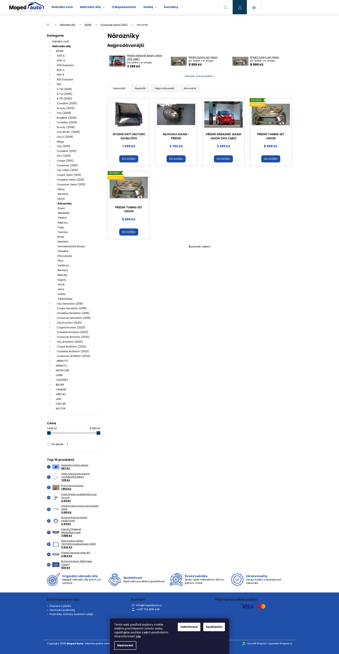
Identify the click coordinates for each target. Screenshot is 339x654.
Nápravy (63, 222)
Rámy (61, 189)
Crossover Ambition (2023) (73, 356)
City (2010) (63, 146)
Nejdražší (140, 88)
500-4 (61, 70)
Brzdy (61, 237)
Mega (60, 141)
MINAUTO (62, 361)
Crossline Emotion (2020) (72, 332)
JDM (58, 399)
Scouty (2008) (66, 127)
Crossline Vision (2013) (70, 179)
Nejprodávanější (164, 88)
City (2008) (64, 113)
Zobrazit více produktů (198, 76)
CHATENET (62, 380)
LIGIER (59, 375)
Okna (61, 289)
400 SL (61, 55)
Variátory (63, 265)
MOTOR (60, 408)
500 (59, 84)
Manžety (63, 241)
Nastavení (125, 645)
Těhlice (62, 218)
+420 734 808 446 (148, 609)
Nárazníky (65, 203)
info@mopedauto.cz (149, 605)
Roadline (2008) (67, 118)
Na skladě (60, 444)
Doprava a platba (60, 606)
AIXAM (59, 51)
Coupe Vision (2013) (69, 175)
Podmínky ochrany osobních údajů (71, 614)
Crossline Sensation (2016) (73, 313)
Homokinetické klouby (71, 246)
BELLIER (60, 384)
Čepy (61, 227)
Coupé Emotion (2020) (71, 327)
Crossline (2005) (67, 103)
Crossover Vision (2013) (71, 184)
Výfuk (61, 284)
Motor (61, 199)
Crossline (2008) (67, 122)
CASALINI (61, 389)
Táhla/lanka (65, 299)
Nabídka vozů (60, 41)
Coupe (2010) (65, 160)
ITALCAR (61, 403)
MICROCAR (62, 370)
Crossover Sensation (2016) (74, 318)
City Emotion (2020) (69, 323)
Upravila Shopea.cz (280, 643)
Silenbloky (64, 213)
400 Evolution (65, 65)
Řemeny (63, 270)
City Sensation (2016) (70, 303)
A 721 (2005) (64, 89)
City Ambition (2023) (70, 342)
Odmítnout (189, 627)
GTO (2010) (64, 156)
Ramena (63, 194)
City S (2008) (65, 137)
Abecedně (190, 88)
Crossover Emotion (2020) (73, 337)
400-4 (61, 60)
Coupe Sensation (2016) (72, 308)
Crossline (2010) (67, 151)
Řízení (61, 208)
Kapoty (62, 280)
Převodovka (65, 256)
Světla (61, 294)
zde (138, 636)
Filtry (60, 260)
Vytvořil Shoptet (257, 643)
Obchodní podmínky (62, 610)
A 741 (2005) (64, 94)
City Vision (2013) (67, 170)
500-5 (60, 75)
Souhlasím (214, 627)
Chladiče (63, 251)
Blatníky (62, 275)
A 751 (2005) (64, 98)
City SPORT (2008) (68, 132)
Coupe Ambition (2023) (71, 346)
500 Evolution (65, 79)
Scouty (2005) (66, 108)
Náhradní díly (61, 46)
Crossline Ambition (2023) (73, 351)
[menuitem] (62, 7)
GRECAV (61, 394)
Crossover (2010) (67, 165)
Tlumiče (63, 232)
